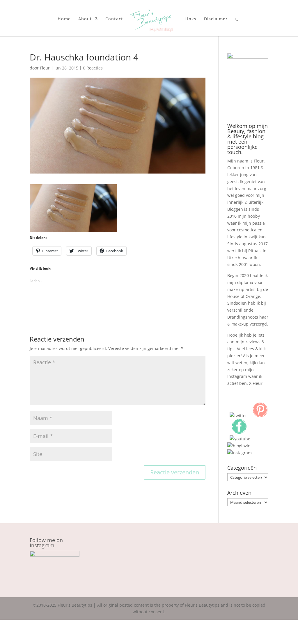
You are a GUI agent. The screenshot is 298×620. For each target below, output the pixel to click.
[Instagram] (239, 452)
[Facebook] (239, 432)
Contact (114, 19)
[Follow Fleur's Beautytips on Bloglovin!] (239, 446)
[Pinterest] (260, 415)
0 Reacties (93, 68)
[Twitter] (238, 415)
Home (64, 19)
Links (190, 19)
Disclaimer (216, 19)
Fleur (45, 68)
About (85, 19)
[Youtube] (240, 439)
